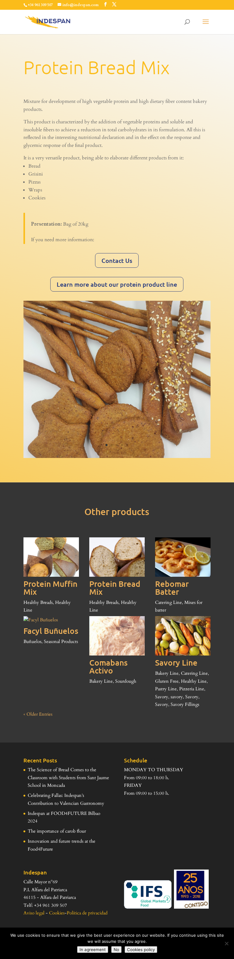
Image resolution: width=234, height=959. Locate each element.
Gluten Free (167, 681)
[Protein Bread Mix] (117, 557)
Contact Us (116, 260)
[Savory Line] (183, 636)
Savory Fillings (185, 704)
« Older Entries (37, 714)
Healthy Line (194, 681)
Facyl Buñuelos (50, 631)
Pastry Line (166, 689)
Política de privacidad (87, 913)
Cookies (57, 913)
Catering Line (168, 602)
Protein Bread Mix (114, 588)
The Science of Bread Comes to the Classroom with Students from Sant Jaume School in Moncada (68, 777)
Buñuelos (32, 641)
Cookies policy (141, 949)
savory (177, 697)
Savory (161, 697)
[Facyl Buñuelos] (51, 620)
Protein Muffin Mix (50, 588)
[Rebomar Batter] (183, 557)
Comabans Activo (108, 666)
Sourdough (125, 681)
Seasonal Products (61, 641)
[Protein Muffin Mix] (51, 557)
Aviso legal (33, 913)
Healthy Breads (38, 602)
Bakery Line (101, 681)
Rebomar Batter (172, 588)
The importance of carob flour (57, 831)
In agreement (93, 949)
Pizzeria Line (191, 689)
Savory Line (176, 662)
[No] (226, 943)
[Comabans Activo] (117, 636)
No (116, 949)
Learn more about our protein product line (117, 284)
